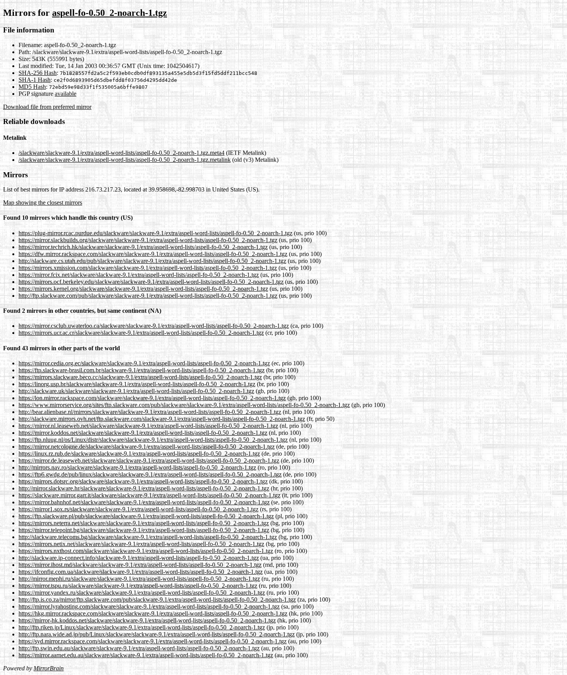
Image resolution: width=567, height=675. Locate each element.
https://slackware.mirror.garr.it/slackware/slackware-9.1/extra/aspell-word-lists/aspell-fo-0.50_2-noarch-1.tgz (149, 495)
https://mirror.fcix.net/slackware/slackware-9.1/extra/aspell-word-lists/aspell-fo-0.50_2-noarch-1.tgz (139, 274)
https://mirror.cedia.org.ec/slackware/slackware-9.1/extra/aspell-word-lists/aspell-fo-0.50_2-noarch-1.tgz (144, 363)
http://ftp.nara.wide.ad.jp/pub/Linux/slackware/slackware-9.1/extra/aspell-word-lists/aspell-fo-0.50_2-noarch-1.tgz (157, 634)
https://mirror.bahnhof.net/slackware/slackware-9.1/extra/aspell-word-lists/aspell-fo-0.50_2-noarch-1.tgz (144, 502)
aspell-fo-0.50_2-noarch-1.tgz (109, 13)
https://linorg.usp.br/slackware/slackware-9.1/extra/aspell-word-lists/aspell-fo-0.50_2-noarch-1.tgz (137, 384)
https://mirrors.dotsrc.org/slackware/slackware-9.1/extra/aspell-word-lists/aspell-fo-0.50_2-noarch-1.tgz (143, 481)
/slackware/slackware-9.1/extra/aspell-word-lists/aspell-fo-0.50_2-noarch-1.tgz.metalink (125, 159)
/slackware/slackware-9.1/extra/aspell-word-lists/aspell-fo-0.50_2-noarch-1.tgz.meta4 (121, 152)
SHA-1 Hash (35, 79)
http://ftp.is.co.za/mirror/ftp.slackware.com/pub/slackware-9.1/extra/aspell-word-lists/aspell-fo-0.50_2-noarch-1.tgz (157, 599)
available (65, 93)
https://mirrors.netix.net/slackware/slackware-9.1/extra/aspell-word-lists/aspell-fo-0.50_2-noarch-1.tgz (141, 544)
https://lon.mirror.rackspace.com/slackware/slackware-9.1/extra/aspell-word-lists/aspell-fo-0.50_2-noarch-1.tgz (152, 398)
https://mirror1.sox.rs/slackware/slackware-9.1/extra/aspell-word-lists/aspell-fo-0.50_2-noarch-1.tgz (138, 509)
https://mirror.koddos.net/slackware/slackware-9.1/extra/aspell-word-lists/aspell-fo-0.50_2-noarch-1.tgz (143, 432)
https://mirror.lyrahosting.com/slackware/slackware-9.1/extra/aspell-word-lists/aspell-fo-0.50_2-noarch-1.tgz (149, 606)
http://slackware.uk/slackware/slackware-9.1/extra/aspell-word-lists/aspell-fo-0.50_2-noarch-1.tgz (136, 391)
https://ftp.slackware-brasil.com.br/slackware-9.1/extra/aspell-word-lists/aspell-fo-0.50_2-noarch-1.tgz (142, 370)
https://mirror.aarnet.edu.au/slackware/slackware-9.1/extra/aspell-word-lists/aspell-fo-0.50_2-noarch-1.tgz (146, 655)
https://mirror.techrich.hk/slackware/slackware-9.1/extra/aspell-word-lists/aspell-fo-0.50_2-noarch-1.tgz (143, 247)
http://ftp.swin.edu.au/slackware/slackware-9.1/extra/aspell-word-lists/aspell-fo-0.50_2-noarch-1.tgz (139, 648)
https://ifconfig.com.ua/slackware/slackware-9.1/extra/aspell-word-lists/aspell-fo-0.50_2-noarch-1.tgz (141, 571)
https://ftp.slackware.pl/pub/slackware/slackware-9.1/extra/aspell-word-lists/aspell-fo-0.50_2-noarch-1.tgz (146, 516)
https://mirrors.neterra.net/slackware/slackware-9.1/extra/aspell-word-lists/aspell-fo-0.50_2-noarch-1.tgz (144, 523)
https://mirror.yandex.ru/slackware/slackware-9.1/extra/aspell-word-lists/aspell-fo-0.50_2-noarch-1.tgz (142, 592)
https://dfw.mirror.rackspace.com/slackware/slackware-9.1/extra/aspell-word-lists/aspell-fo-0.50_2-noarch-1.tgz (153, 254)
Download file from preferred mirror (47, 106)
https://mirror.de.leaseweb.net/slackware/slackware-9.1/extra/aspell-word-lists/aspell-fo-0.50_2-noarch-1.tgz (149, 460)
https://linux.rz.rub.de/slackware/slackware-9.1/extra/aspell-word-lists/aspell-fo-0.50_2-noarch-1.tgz (139, 453)
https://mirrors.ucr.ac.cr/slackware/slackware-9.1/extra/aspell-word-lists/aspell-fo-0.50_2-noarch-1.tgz (141, 332)
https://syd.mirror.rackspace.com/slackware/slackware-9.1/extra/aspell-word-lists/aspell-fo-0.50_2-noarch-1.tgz (153, 641)
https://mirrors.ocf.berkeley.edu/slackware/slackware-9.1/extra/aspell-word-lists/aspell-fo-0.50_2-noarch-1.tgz (151, 281)
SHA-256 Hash (38, 73)
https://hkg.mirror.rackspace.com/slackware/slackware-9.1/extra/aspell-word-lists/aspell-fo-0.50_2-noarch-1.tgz (153, 613)
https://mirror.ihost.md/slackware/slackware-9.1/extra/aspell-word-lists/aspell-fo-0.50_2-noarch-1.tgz (140, 564)
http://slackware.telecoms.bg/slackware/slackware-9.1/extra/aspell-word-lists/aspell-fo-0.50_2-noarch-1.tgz (148, 537)
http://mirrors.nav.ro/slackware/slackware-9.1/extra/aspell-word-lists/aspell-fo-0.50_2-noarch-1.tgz (137, 467)
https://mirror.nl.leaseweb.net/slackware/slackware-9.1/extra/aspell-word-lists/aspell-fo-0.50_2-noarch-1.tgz (148, 425)
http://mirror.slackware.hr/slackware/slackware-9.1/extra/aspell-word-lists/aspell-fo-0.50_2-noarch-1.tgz (144, 488)
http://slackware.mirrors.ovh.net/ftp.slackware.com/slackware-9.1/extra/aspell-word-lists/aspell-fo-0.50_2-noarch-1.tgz (162, 419)
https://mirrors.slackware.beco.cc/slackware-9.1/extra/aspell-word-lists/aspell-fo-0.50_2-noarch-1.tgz (140, 377)
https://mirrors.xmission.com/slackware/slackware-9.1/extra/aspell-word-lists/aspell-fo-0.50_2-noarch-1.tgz (148, 268)
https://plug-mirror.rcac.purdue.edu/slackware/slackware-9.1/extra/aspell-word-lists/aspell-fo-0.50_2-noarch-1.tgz (155, 233)
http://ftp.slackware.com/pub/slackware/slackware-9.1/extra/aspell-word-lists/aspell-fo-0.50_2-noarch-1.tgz (148, 295)
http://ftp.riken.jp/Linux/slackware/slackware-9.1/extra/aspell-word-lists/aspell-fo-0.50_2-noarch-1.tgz (142, 627)
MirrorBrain (49, 668)
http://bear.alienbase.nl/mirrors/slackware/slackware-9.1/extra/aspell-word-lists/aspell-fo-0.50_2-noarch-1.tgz (150, 412)
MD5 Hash (32, 86)
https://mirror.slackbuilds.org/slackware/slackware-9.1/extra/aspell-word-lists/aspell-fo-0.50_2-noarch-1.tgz (148, 240)
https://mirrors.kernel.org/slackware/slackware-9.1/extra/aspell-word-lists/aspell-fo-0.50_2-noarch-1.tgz (143, 288)
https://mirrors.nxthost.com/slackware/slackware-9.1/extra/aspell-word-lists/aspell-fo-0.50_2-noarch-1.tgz (146, 551)
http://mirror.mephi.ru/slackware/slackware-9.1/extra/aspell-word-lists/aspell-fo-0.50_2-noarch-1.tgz (139, 578)
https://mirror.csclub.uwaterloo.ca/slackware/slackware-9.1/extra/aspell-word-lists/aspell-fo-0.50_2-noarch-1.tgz (154, 325)
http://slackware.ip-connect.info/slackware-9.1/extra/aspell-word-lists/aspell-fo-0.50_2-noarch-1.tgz (139, 558)
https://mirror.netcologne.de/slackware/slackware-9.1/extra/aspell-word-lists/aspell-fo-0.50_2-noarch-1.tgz (147, 446)
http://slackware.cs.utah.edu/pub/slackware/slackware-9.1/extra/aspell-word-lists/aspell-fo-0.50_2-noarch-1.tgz (152, 261)
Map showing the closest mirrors (42, 202)
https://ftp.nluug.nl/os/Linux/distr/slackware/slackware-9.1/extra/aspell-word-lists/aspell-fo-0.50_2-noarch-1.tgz (153, 439)
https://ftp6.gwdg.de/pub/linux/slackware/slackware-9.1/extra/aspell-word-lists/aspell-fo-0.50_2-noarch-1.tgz (150, 474)
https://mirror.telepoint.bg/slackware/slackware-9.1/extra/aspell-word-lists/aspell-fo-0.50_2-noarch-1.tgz (144, 530)
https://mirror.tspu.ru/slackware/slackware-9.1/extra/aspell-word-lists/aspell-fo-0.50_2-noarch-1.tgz (138, 585)
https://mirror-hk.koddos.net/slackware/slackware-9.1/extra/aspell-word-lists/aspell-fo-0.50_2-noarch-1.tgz (147, 620)
